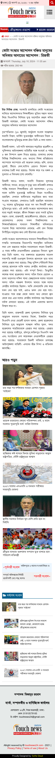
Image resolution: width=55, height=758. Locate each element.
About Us (43, 748)
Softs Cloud (37, 756)
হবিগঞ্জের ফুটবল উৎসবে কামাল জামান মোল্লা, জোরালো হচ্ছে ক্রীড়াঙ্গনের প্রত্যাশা (33, 624)
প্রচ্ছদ (6, 36)
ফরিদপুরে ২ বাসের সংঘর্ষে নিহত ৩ (26, 566)
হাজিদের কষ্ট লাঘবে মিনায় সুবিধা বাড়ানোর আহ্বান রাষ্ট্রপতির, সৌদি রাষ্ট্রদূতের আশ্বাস (33, 657)
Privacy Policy (14, 748)
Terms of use (29, 748)
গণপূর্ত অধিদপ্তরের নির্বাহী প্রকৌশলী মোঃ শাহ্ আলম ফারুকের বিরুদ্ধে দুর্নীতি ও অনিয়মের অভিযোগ (26, 576)
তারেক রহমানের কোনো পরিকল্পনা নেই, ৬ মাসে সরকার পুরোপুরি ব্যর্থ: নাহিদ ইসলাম (34, 640)
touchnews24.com (34, 745)
